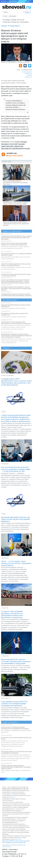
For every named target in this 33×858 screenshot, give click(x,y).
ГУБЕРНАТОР (28, 77)
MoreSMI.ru (8, 846)
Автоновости (6, 698)
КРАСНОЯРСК (12, 1)
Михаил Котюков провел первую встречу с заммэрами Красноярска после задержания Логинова (16, 223)
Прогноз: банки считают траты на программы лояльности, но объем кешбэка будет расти (14, 243)
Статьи (5, 16)
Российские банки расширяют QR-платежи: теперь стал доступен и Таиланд (16, 275)
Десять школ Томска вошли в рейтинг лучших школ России (16, 738)
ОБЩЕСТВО (28, 73)
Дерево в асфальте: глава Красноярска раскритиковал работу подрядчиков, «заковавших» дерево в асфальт (16, 767)
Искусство (5, 608)
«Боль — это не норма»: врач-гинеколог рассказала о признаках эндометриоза (16, 563)
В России (21, 20)
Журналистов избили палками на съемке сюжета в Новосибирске (16, 305)
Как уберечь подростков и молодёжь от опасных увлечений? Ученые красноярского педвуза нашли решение (16, 288)
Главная (4, 26)
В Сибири (7, 20)
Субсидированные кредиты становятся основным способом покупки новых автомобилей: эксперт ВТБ (16, 294)
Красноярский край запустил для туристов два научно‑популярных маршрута (15, 519)
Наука (4, 412)
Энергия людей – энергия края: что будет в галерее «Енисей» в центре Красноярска (15, 203)
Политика (7, 22)
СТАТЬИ (7, 348)
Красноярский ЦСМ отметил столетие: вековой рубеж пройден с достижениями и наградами (16, 661)
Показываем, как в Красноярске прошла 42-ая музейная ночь (14, 314)
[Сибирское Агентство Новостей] (16, 7)
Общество (15, 22)
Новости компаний (8, 375)
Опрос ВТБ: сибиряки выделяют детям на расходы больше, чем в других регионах (16, 264)
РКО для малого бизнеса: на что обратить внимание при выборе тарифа (16, 254)
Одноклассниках (15, 156)
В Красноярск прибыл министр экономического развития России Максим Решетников (15, 182)
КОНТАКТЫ (10, 779)
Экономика (24, 22)
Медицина (5, 464)
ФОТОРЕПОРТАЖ (10, 300)
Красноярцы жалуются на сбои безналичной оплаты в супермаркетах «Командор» (16, 752)
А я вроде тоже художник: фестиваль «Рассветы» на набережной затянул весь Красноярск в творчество (12, 614)
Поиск (27, 12)
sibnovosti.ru (11, 797)
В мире (14, 20)
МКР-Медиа (12, 16)
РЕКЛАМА (23, 779)
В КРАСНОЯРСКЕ (27, 72)
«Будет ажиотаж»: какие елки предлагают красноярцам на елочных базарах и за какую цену (16, 322)
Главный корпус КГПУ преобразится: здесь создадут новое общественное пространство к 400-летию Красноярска (16, 237)
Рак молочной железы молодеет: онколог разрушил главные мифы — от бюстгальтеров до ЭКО (15, 469)
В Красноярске (14, 26)
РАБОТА (29, 75)
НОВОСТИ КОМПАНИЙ (13, 231)
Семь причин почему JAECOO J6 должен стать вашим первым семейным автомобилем (14, 703)
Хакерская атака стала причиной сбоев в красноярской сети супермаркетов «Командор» (15, 727)
